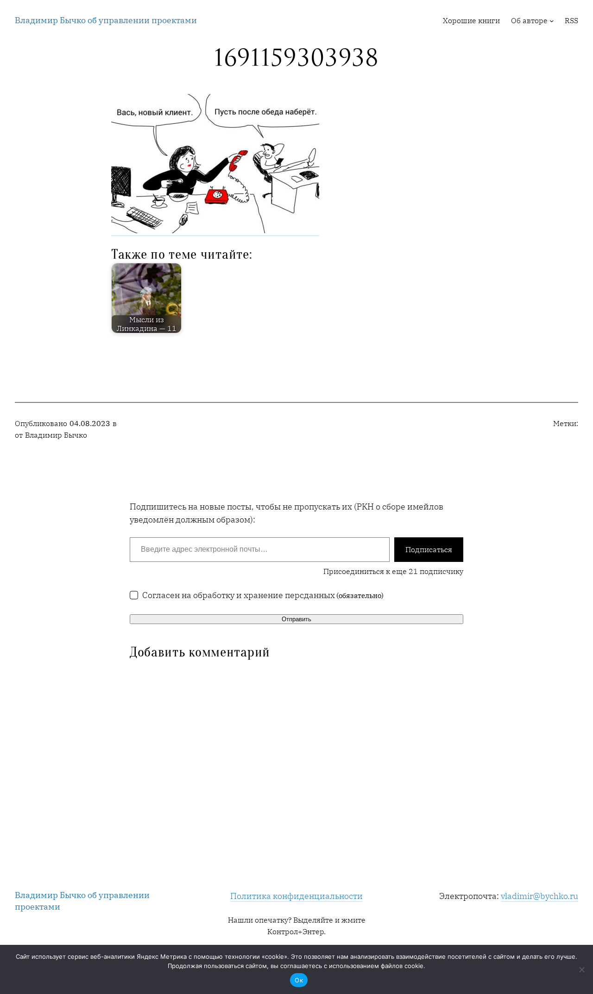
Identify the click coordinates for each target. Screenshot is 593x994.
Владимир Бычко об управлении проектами (106, 20)
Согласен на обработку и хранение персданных (263, 595)
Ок (299, 980)
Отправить (296, 619)
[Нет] (581, 969)
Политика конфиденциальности (296, 896)
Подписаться (428, 549)
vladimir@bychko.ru (539, 896)
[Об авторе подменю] (551, 21)
